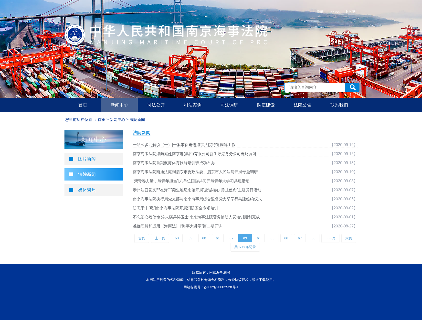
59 (190, 238)
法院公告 (302, 105)
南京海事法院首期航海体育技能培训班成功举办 (174, 163)
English (334, 12)
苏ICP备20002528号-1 (221, 287)
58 (177, 238)
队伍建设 (266, 105)
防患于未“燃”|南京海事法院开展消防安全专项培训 (175, 208)
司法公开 (156, 105)
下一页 (330, 238)
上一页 (160, 238)
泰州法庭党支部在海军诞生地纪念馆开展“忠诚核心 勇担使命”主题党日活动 (197, 190)
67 (300, 238)
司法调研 (229, 105)
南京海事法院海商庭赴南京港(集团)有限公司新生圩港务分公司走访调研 (194, 154)
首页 (82, 105)
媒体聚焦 (87, 190)
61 (218, 238)
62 (231, 238)
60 (204, 238)
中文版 (350, 12)
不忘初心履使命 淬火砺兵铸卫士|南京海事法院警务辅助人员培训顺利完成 (196, 217)
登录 (319, 12)
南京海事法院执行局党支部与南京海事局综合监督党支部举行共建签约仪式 (197, 199)
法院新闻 (87, 174)
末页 (348, 238)
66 (286, 238)
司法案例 (192, 105)
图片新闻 (87, 158)
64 (259, 238)
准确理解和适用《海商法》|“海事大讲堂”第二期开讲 (177, 226)
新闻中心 (119, 105)
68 (314, 238)
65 (272, 238)
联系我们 (339, 105)
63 (245, 238)
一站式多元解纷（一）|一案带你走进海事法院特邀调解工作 (184, 145)
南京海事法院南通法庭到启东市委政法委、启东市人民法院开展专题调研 (195, 172)
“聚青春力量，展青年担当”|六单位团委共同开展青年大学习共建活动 (191, 181)
